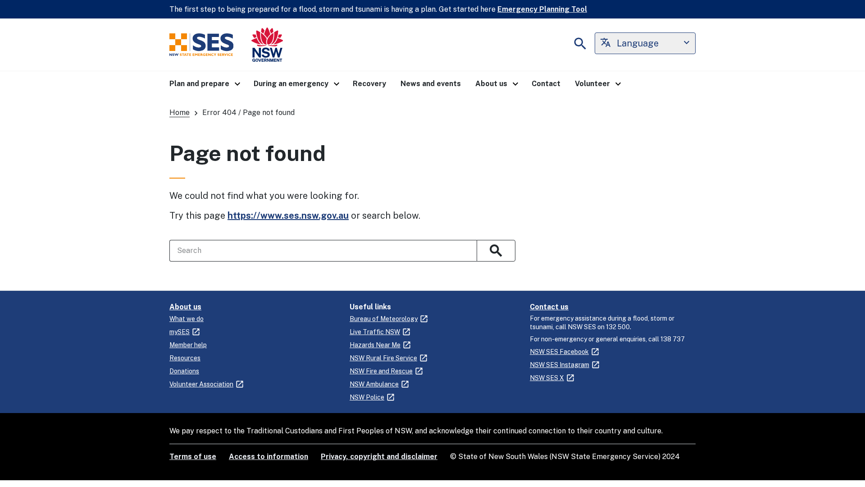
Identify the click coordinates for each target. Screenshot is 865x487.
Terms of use (192, 456)
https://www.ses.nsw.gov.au (288, 215)
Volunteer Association (201, 384)
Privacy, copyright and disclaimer (379, 456)
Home (179, 112)
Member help (188, 345)
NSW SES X (547, 377)
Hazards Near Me (375, 345)
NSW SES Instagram (559, 364)
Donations (184, 371)
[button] (204, 83)
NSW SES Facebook (559, 351)
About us (185, 307)
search (496, 251)
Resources (184, 358)
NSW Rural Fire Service (383, 358)
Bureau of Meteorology (384, 318)
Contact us (549, 307)
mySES (179, 331)
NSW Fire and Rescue (381, 371)
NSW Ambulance (374, 384)
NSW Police (367, 397)
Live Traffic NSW (375, 331)
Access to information (268, 456)
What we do (186, 318)
